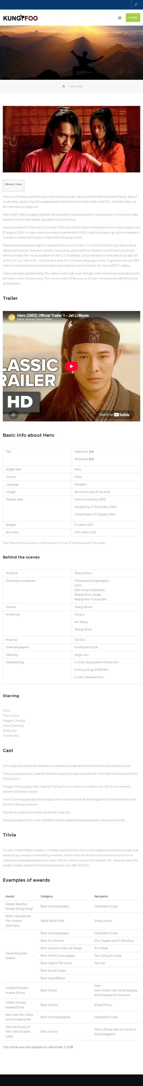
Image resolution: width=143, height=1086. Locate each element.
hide (18, 184)
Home (133, 17)
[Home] (64, 86)
